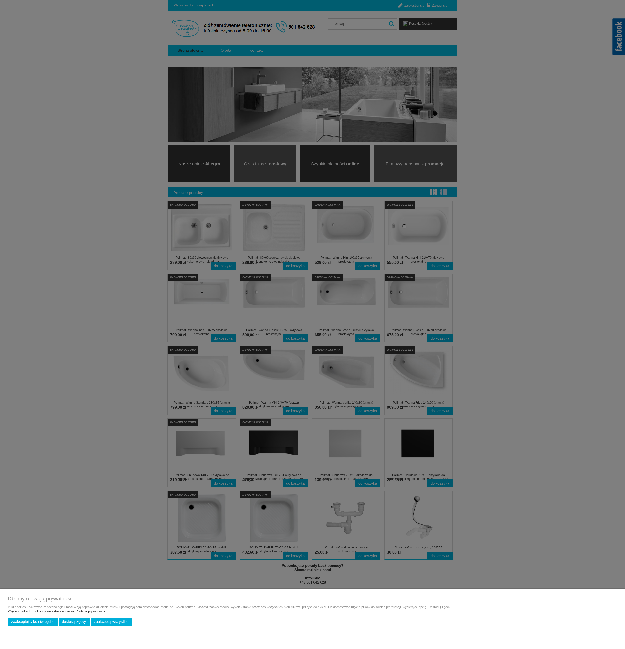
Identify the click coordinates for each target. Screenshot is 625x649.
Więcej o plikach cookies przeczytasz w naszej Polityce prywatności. (57, 611)
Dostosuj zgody (74, 621)
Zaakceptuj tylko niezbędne (32, 621)
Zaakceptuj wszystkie (111, 621)
